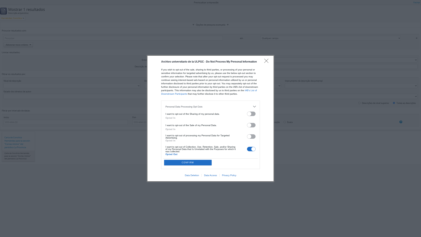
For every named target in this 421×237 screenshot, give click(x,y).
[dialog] (210, 118)
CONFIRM (188, 162)
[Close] (267, 62)
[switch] (251, 114)
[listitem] (210, 106)
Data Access (210, 175)
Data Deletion (192, 175)
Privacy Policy (229, 175)
